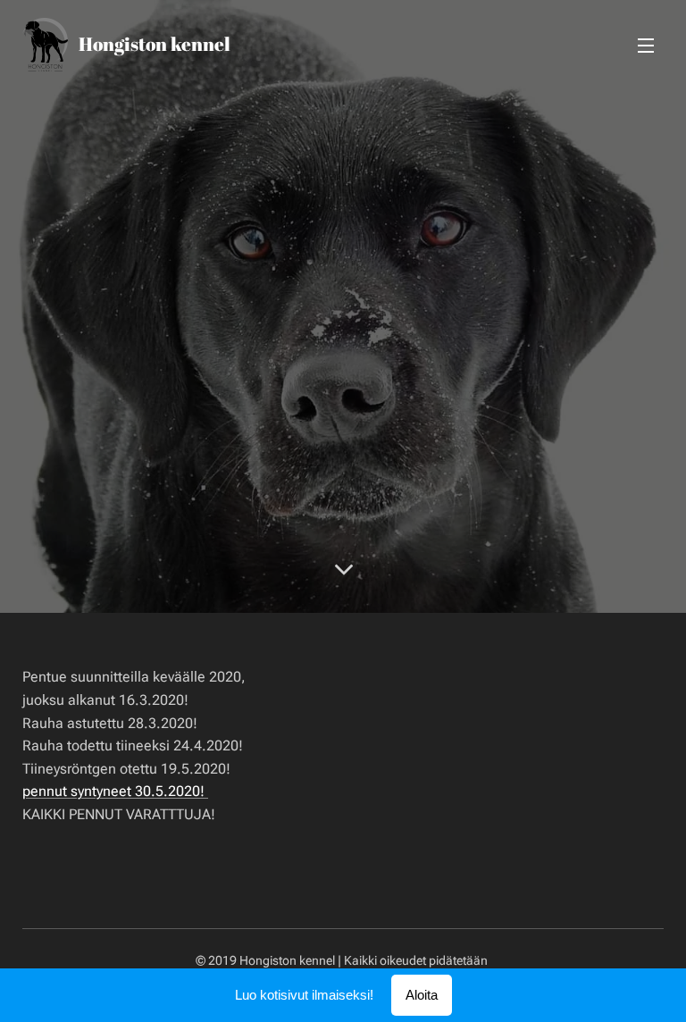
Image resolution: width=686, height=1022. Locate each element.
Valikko (646, 45)
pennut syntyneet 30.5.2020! (115, 791)
